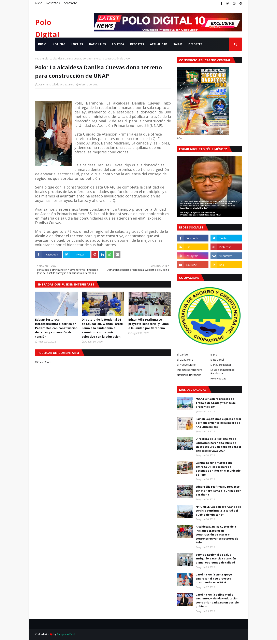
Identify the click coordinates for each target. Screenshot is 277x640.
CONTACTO (70, 3)
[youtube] (192, 264)
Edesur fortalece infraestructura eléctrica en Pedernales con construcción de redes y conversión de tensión (56, 328)
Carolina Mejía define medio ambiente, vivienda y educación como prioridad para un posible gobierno (217, 600)
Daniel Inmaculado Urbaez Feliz (56, 84)
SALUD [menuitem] (177, 44)
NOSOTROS (53, 3)
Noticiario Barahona (189, 375)
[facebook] (221, 3)
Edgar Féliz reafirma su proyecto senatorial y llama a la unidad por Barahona (148, 324)
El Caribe (182, 354)
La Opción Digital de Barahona (222, 371)
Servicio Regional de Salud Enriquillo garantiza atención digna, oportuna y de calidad (216, 558)
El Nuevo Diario (186, 364)
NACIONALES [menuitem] (97, 44)
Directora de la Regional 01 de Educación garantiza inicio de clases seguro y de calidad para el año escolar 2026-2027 (218, 445)
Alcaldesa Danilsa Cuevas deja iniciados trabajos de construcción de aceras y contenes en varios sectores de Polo (217, 534)
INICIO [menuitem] (42, 44)
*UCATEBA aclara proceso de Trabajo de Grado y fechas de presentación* (216, 402)
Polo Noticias (218, 378)
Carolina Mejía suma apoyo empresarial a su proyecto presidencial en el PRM (214, 578)
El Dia (213, 354)
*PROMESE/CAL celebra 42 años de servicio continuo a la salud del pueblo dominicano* (218, 510)
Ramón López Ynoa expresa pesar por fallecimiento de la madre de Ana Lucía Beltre (218, 423)
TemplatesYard (66, 634)
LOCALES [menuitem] (77, 44)
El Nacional (217, 359)
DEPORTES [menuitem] (137, 44)
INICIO (38, 3)
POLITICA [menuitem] (118, 44)
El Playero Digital (220, 364)
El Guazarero (185, 359)
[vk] (226, 255)
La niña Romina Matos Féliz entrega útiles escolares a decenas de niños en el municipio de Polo (218, 468)
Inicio (38, 58)
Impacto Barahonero (189, 370)
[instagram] (234, 3)
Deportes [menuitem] (195, 44)
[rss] (192, 247)
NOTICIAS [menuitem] (59, 44)
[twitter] (227, 3)
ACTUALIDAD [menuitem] (158, 44)
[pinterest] (240, 3)
